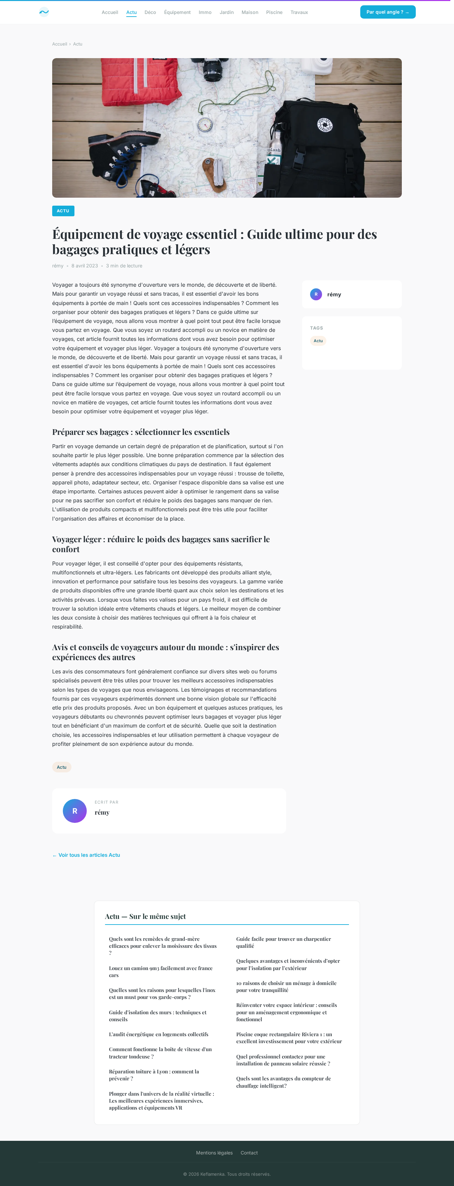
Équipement (177, 12)
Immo (205, 12)
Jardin (227, 12)
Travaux (299, 12)
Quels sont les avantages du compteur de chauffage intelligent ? (283, 1082)
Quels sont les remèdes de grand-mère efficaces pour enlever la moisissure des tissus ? (163, 946)
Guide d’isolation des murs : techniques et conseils (157, 1016)
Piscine (274, 12)
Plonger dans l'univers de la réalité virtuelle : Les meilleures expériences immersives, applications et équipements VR (161, 1100)
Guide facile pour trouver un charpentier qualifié (283, 942)
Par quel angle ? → (388, 12)
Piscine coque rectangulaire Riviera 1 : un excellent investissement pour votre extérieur (289, 1037)
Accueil (110, 12)
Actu (131, 12)
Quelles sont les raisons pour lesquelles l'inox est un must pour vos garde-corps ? (162, 993)
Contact (249, 1152)
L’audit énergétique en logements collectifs (158, 1034)
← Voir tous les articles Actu (86, 855)
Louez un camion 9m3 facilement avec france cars (161, 971)
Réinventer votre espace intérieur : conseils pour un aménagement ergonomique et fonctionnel (286, 1012)
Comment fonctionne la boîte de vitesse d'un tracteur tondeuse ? (160, 1052)
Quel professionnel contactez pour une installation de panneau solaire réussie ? (283, 1060)
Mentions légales (214, 1152)
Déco (150, 12)
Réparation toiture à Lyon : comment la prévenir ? (154, 1075)
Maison (250, 12)
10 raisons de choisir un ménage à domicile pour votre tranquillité (286, 986)
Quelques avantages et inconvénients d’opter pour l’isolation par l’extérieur (288, 964)
